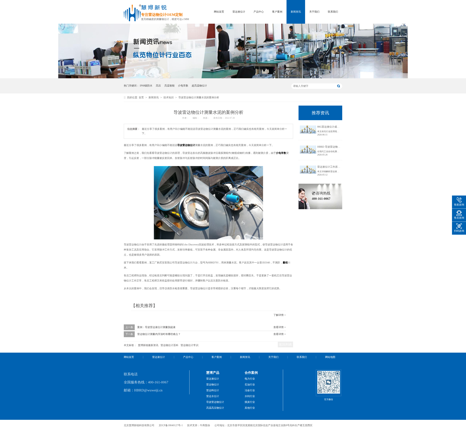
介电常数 (183, 85)
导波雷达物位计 (215, 402)
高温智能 (169, 85)
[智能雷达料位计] (233, 77)
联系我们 (333, 11)
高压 (158, 85)
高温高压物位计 (215, 408)
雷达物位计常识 (189, 345)
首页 (142, 97)
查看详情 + (279, 327)
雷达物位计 (188, 145)
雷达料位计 (212, 390)
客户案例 (277, 11)
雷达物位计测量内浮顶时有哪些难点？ (159, 334)
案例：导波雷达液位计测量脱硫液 (156, 327)
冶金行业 (250, 390)
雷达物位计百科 (169, 345)
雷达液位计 (238, 11)
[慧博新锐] (132, 20)
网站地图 (330, 357)
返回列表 (285, 344)
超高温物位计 (199, 85)
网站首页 (219, 11)
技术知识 (168, 97)
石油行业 (250, 384)
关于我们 (314, 11)
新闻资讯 (296, 11)
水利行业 (250, 396)
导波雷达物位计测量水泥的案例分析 (198, 97)
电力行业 (250, 378)
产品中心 (259, 11)
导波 (179, 145)
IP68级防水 (146, 85)
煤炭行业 (250, 402)
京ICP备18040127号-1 (171, 425)
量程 (285, 262)
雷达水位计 (212, 396)
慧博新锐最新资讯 (148, 345)
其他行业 (250, 408)
